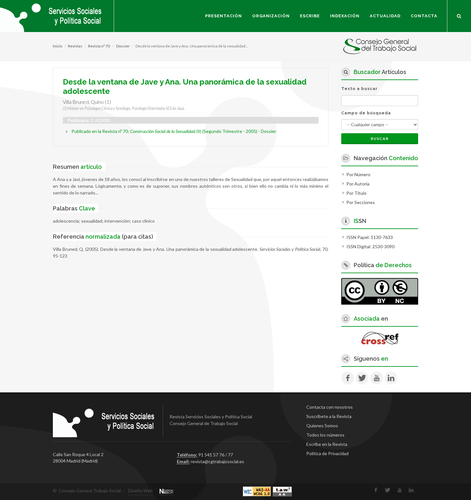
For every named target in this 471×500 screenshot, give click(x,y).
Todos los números (325, 435)
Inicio (57, 46)
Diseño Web (140, 490)
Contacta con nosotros (329, 407)
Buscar (380, 138)
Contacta (424, 15)
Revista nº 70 (99, 46)
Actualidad (385, 15)
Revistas (75, 46)
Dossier (123, 46)
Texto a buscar (359, 88)
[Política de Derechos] (379, 290)
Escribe (310, 15)
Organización (271, 15)
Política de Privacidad (327, 453)
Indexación (344, 15)
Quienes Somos (322, 425)
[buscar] (459, 15)
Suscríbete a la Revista (328, 416)
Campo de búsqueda (366, 113)
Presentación (223, 15)
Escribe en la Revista (326, 444)
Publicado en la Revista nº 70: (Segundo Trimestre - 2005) (164, 131)
